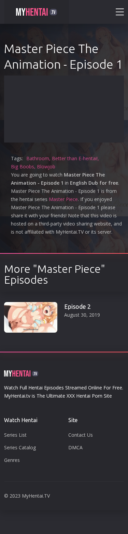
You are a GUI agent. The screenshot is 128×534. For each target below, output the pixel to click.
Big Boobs (22, 166)
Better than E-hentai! (75, 158)
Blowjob (46, 166)
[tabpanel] (64, 315)
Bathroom (37, 158)
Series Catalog (20, 447)
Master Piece (63, 199)
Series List (15, 435)
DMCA (75, 447)
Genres (12, 460)
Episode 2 (77, 306)
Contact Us (80, 435)
